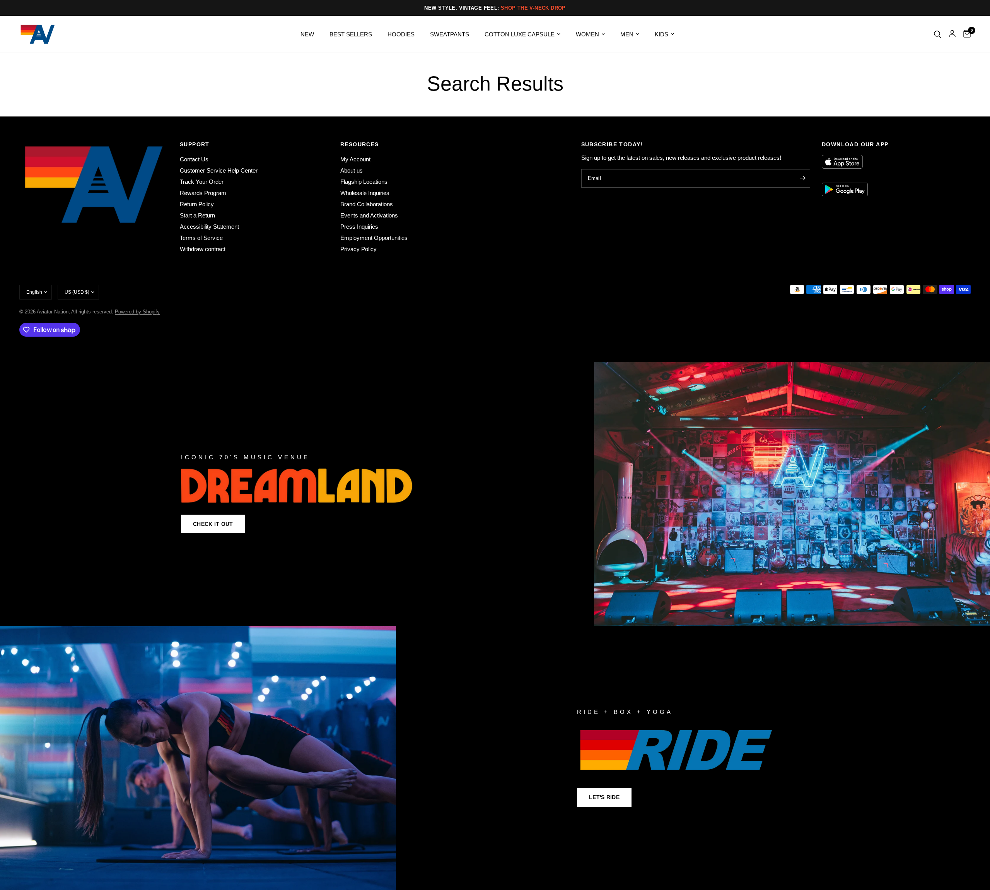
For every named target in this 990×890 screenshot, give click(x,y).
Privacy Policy (358, 249)
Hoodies (401, 34)
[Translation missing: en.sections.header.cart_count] (965, 34)
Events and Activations (369, 215)
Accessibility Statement (209, 226)
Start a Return (197, 215)
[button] (213, 524)
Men (626, 34)
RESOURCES (359, 144)
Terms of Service (201, 237)
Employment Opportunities (374, 237)
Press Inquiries (359, 226)
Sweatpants (449, 34)
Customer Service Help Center (219, 170)
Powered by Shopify (137, 312)
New (307, 34)
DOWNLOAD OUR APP (855, 144)
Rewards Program (203, 193)
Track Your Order (202, 181)
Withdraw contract (202, 249)
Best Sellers (350, 34)
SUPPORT (195, 144)
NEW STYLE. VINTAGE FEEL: (495, 8)
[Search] (937, 34)
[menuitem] (307, 34)
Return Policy (197, 204)
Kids (661, 34)
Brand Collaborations (366, 204)
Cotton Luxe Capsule (520, 34)
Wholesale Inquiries (364, 193)
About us (351, 170)
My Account (355, 159)
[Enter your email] (802, 178)
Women (587, 34)
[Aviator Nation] (495, 494)
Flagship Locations (363, 181)
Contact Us (194, 159)
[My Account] (952, 34)
